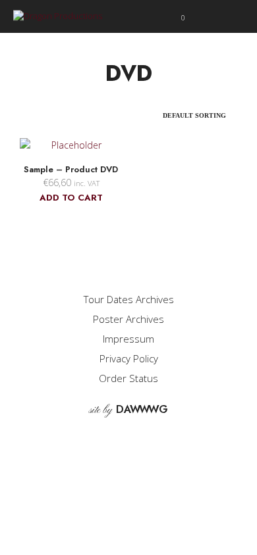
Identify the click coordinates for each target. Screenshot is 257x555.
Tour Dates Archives (129, 299)
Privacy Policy (129, 358)
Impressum (128, 338)
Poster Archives (128, 319)
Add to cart (71, 197)
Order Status (128, 378)
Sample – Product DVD (71, 169)
